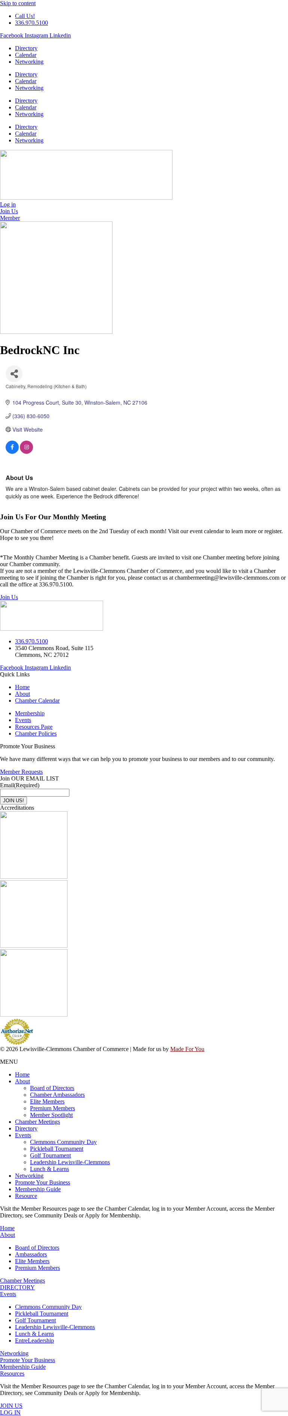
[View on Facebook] (12, 451)
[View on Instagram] (26, 451)
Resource (26, 1196)
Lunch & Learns (49, 1169)
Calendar (25, 55)
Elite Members (47, 1101)
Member (10, 218)
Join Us (9, 597)
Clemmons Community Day (63, 1142)
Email (19, 785)
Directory (26, 48)
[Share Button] (14, 373)
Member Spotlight (51, 1115)
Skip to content (18, 3)
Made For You (187, 1049)
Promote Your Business (42, 1182)
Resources (12, 1373)
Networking (29, 61)
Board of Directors (52, 1088)
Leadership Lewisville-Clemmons (70, 1162)
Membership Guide (38, 1189)
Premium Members (52, 1108)
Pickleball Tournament (56, 1148)
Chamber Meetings (37, 1121)
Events (23, 1135)
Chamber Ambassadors (57, 1095)
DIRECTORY (17, 1287)
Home (22, 1074)
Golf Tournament (50, 1155)
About (22, 1081)
